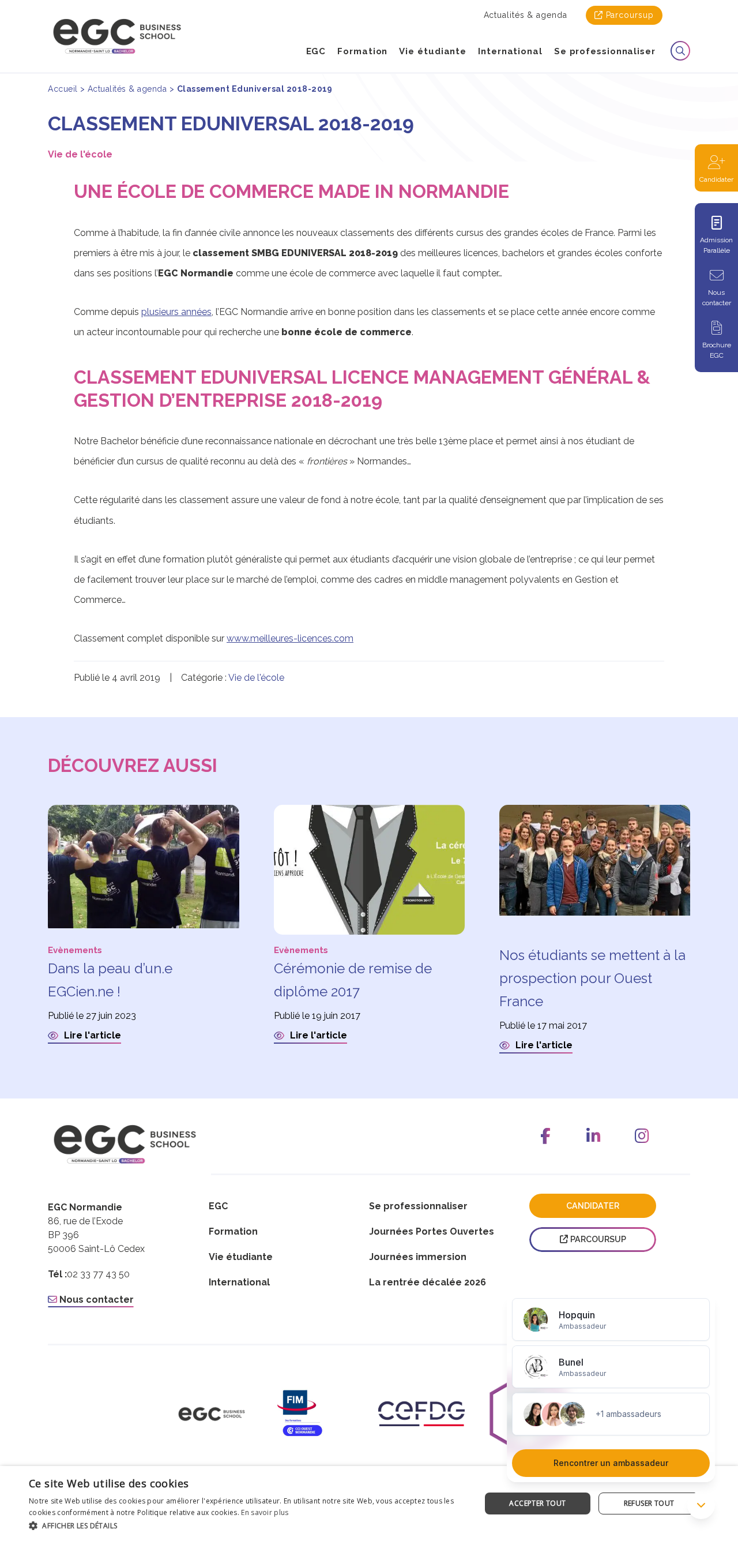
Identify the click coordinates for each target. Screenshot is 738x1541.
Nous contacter (716, 297)
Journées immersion (417, 1256)
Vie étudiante (432, 51)
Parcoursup (630, 15)
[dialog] (369, 1503)
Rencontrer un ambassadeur (611, 1463)
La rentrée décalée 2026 (427, 1282)
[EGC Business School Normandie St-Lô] (117, 36)
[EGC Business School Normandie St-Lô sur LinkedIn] (594, 1136)
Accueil (62, 88)
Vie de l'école (80, 154)
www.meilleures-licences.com (290, 638)
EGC (316, 51)
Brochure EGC (716, 350)
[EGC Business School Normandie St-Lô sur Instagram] (642, 1136)
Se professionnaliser (605, 51)
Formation (362, 51)
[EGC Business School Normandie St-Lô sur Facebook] (545, 1136)
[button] (248, 1525)
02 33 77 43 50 (98, 1274)
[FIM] (316, 1414)
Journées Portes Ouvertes (431, 1231)
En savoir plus (264, 1512)
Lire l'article (91, 1035)
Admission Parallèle (716, 245)
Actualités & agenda (525, 15)
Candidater (716, 179)
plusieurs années (176, 311)
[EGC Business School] (211, 1414)
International (510, 51)
